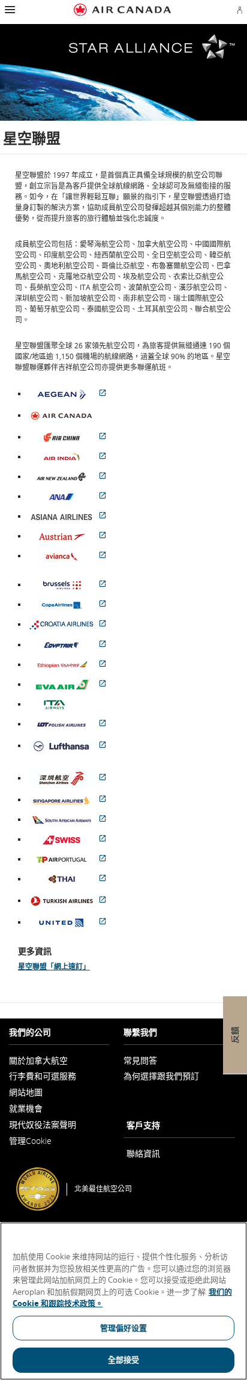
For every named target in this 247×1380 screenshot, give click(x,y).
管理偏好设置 (123, 1327)
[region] (123, 1301)
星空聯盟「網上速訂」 (54, 966)
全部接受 (124, 1359)
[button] (9, 10)
